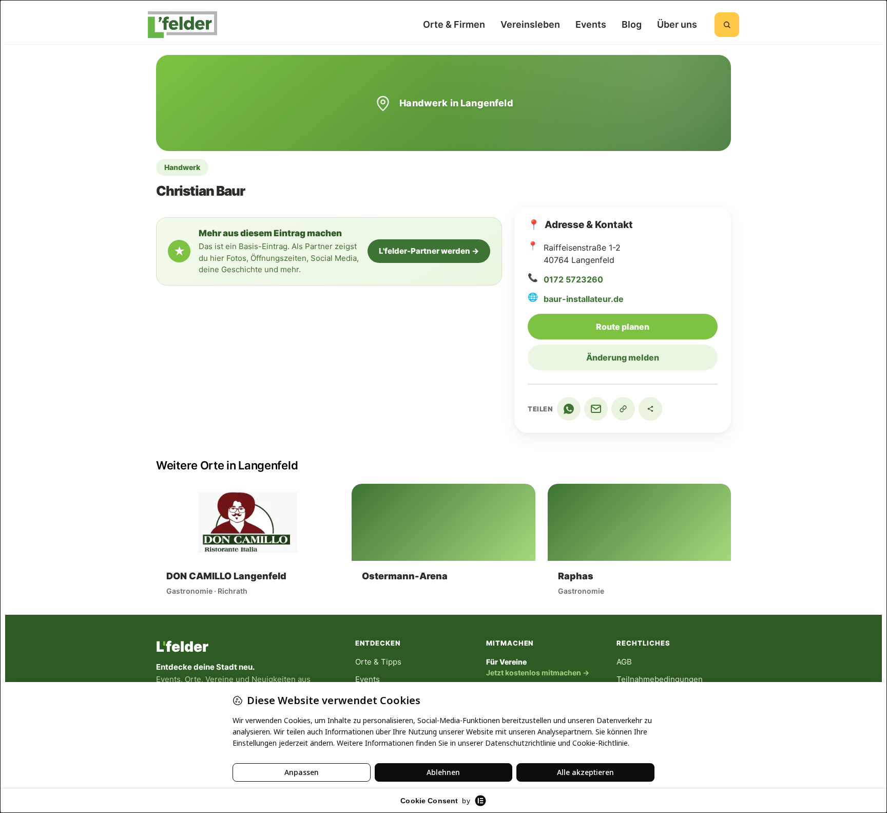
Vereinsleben (530, 24)
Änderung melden (622, 357)
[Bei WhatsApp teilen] (569, 409)
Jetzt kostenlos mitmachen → (537, 672)
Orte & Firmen (454, 24)
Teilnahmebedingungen (659, 679)
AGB (624, 662)
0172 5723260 (573, 279)
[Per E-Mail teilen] (596, 409)
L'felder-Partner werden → (429, 251)
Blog (632, 24)
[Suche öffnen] (727, 24)
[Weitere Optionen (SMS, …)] (650, 409)
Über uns (677, 24)
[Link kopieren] (623, 409)
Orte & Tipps (378, 662)
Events (590, 24)
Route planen (657, 326)
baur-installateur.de (584, 299)
